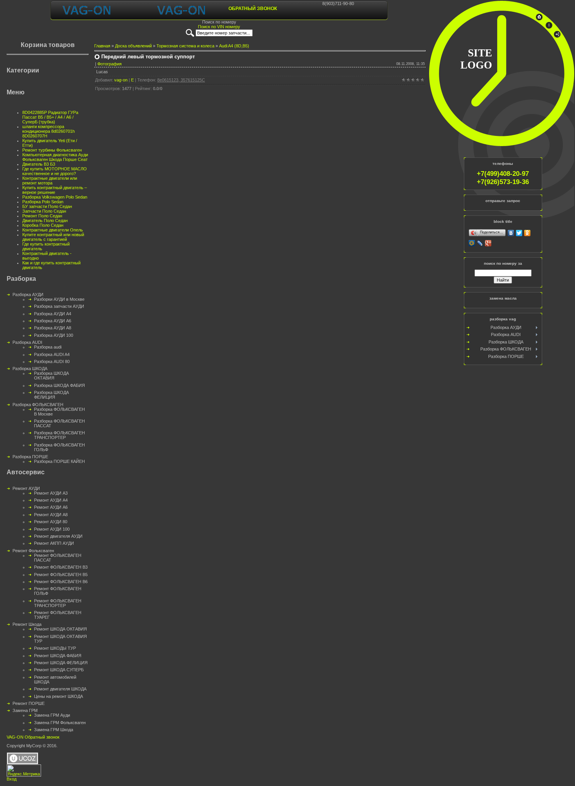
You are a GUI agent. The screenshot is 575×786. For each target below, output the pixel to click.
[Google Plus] (488, 243)
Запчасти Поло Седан (44, 211)
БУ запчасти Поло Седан (47, 206)
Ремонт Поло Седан (42, 215)
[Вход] (557, 36)
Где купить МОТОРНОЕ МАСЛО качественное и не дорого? (54, 171)
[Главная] (539, 18)
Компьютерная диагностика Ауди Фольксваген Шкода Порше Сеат (55, 157)
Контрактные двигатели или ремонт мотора (49, 180)
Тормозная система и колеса (185, 45)
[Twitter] (519, 233)
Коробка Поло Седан (42, 225)
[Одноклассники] (527, 233)
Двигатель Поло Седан (45, 220)
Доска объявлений (133, 45)
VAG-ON (15, 737)
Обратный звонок (252, 8)
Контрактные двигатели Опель (52, 230)
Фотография (109, 63)
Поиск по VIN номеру (219, 26)
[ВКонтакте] (511, 233)
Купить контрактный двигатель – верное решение (54, 190)
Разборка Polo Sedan (42, 201)
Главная (102, 45)
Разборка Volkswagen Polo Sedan (54, 197)
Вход (11, 779)
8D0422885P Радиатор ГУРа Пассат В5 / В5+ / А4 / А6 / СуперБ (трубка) (50, 117)
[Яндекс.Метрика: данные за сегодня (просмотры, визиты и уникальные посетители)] (24, 770)
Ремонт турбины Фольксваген (52, 150)
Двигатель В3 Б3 (38, 164)
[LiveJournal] (480, 243)
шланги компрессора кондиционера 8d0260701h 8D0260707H (48, 131)
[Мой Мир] (472, 243)
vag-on (121, 80)
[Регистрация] (549, 27)
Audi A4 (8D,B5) (234, 45)
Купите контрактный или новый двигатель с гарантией (53, 237)
